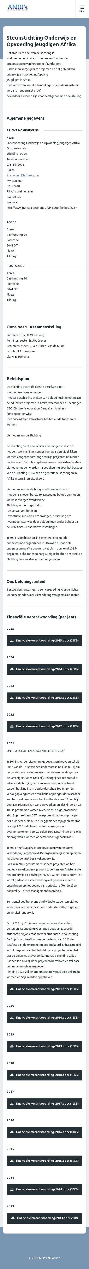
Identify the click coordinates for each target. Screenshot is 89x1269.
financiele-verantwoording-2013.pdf (47, 1218)
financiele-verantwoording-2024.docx (47, 669)
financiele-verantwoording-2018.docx (47, 1075)
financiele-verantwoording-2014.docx (47, 1189)
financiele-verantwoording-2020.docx (47, 1017)
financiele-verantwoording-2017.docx (47, 1103)
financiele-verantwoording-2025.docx (47, 640)
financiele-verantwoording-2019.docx (47, 1046)
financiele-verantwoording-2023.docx (47, 697)
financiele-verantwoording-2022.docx (47, 726)
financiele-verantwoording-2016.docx (47, 1132)
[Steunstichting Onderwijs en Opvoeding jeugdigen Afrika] (44, 8)
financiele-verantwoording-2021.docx (47, 989)
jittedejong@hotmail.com (23, 175)
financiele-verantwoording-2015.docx (47, 1160)
